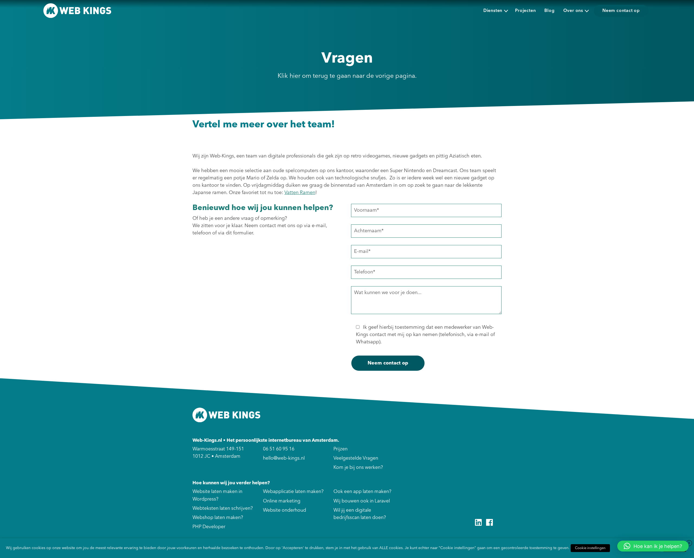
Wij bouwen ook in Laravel (361, 501)
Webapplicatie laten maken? (293, 491)
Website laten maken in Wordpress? (217, 495)
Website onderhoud (284, 510)
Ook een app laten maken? (362, 491)
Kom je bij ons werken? (358, 467)
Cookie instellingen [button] (590, 548)
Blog (549, 11)
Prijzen (340, 449)
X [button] (689, 543)
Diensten (492, 11)
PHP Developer (208, 527)
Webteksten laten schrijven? (222, 508)
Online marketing (281, 501)
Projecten (525, 11)
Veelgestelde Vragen (355, 458)
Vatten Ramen (299, 192)
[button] (653, 546)
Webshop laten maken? (217, 517)
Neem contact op (621, 11)
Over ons (573, 11)
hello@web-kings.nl (284, 458)
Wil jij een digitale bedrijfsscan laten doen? (359, 514)
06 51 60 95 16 (278, 449)
